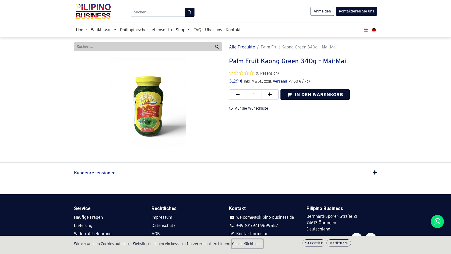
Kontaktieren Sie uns (356, 11)
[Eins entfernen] (237, 94)
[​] (232, 217)
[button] (315, 94)
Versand (280, 81)
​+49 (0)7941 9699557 (257, 225)
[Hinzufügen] (270, 94)
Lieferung (83, 225)
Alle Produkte (242, 46)
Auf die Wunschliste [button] (251, 108)
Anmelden (322, 11)
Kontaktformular (252, 233)
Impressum (162, 217)
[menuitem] (81, 30)
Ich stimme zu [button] (339, 243)
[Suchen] (189, 12)
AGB (156, 233)
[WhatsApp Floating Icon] (437, 222)
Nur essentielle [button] (314, 243)
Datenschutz (163, 225)
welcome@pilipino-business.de (265, 217)
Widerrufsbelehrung (93, 233)
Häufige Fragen (88, 217)
